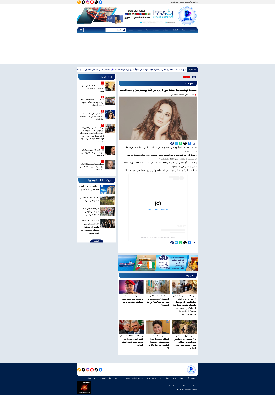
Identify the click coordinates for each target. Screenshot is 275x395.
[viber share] (176, 143)
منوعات (186, 77)
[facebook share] (189, 143)
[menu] (81, 30)
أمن (147, 30)
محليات (156, 30)
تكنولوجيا (103, 378)
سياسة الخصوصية (182, 386)
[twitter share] (185, 143)
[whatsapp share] (180, 143)
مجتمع (165, 30)
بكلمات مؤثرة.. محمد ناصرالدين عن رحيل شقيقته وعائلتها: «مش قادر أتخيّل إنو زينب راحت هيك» (168, 70)
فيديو (139, 30)
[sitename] (191, 370)
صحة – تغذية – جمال (115, 378)
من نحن (193, 386)
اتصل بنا (171, 386)
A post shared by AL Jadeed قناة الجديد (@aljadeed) (158, 237)
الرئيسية (192, 30)
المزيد (96, 241)
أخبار (183, 30)
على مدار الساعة (137, 378)
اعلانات (175, 30)
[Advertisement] (137, 49)
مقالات (88, 378)
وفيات (130, 30)
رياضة (95, 378)
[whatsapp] (172, 143)
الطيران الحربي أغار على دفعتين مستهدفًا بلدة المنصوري (102, 70)
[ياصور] (187, 12)
